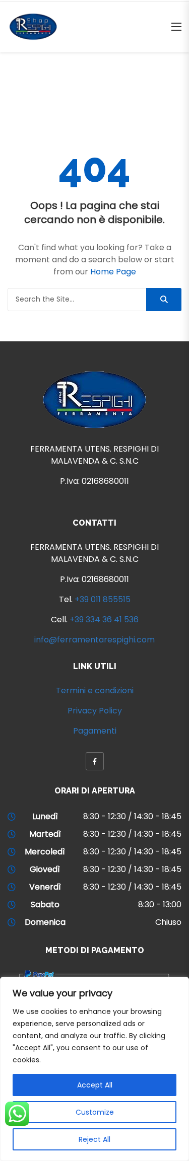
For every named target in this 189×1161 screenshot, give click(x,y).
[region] (94, 1069)
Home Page (113, 271)
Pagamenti (94, 731)
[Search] (163, 299)
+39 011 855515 (103, 599)
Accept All (94, 1085)
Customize (95, 1112)
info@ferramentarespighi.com (94, 639)
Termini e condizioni (95, 690)
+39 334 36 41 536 (104, 619)
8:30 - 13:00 (159, 904)
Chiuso (168, 922)
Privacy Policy (95, 710)
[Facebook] (95, 761)
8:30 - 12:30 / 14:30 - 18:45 (132, 816)
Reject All (94, 1139)
